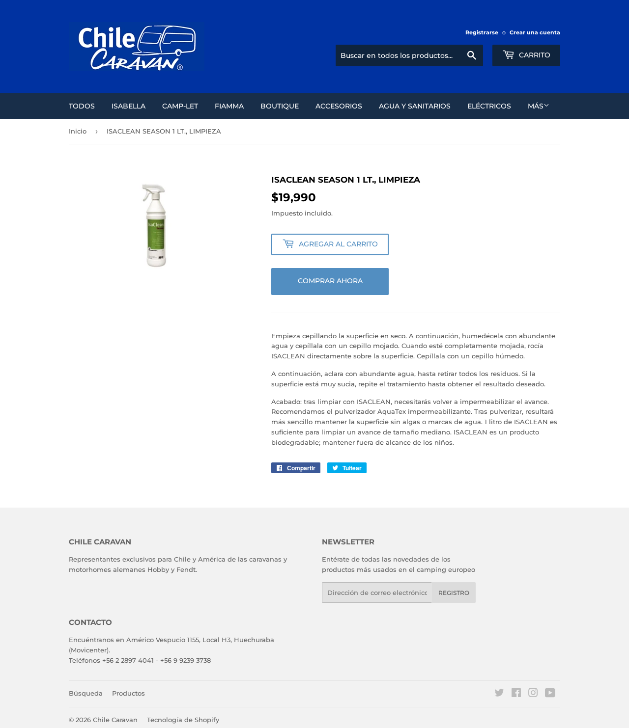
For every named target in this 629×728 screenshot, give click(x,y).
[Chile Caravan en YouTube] (550, 694)
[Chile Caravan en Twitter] (499, 694)
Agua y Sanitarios (415, 106)
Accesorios (338, 106)
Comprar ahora (330, 280)
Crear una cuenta (535, 32)
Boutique (279, 106)
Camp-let (180, 106)
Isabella (128, 106)
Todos (82, 106)
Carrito (533, 55)
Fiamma (229, 106)
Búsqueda (86, 693)
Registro (453, 592)
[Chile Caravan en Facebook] (516, 694)
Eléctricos (489, 106)
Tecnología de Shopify (183, 720)
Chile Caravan (115, 720)
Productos (128, 693)
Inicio (77, 131)
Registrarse (481, 32)
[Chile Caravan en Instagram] (533, 694)
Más (535, 106)
